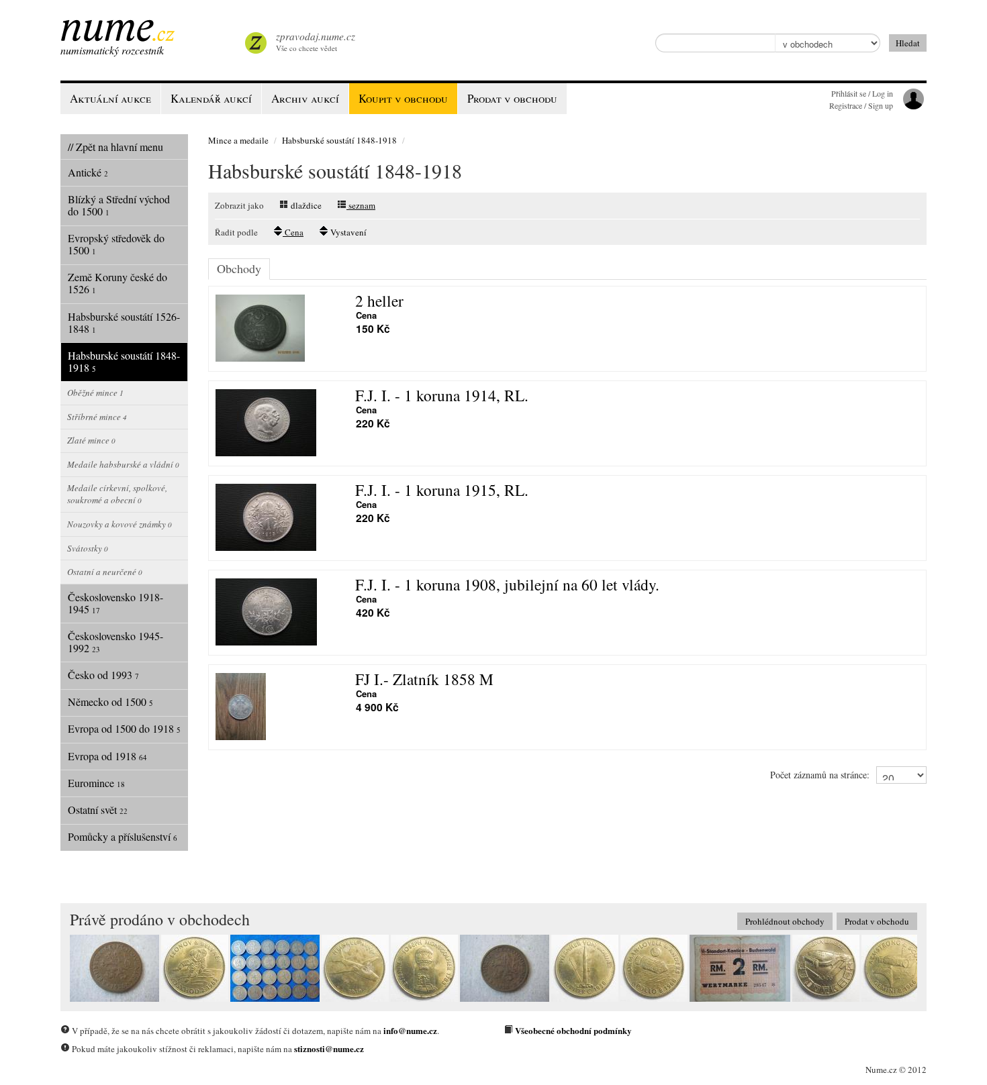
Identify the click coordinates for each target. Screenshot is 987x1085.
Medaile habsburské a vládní (123, 464)
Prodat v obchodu (877, 921)
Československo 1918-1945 (115, 603)
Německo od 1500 (110, 701)
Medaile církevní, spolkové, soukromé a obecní (117, 494)
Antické (88, 172)
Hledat (908, 43)
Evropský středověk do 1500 (116, 244)
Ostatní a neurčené (104, 572)
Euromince (96, 783)
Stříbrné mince (97, 417)
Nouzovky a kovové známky (119, 524)
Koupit (403, 98)
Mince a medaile (238, 140)
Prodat (512, 98)
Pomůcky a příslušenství (122, 836)
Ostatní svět (98, 810)
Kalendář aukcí (211, 98)
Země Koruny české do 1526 (117, 283)
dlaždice (305, 205)
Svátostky (87, 548)
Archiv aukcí (305, 98)
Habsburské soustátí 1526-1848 (124, 322)
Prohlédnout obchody (785, 921)
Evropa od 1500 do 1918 (124, 728)
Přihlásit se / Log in (862, 93)
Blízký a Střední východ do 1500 (119, 205)
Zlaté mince (91, 440)
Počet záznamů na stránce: (819, 774)
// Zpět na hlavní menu (115, 147)
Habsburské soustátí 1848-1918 (124, 361)
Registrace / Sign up (861, 105)
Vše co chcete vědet (315, 41)
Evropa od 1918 (107, 756)
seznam (360, 205)
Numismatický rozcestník (112, 50)
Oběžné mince (95, 392)
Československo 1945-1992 (115, 642)
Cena (293, 232)
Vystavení (347, 232)
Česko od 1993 (103, 675)
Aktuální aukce (110, 98)
